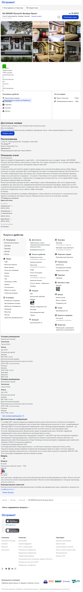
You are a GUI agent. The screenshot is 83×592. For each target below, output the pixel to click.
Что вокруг (5, 144)
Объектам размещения (63, 541)
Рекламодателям (61, 553)
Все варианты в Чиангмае (13, 8)
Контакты (5, 544)
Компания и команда (8, 541)
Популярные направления (27, 550)
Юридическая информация (27, 553)
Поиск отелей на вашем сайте (66, 550)
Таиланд (12, 500)
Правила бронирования (26, 556)
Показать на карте (36, 16)
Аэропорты (5, 148)
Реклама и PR (60, 556)
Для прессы (5, 550)
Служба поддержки (25, 544)
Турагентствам (60, 544)
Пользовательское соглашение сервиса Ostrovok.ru (36, 559)
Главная (4, 500)
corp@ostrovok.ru (7, 489)
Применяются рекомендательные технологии (54, 589)
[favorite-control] (59, 17)
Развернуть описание (10, 198)
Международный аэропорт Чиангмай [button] (14, 150)
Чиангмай (22, 500)
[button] (16, 41)
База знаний (23, 541)
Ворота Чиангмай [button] (7, 146)
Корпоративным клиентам (64, 547)
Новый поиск (33, 8)
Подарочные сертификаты (27, 565)
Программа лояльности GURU (28, 562)
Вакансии (5, 547)
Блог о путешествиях (25, 547)
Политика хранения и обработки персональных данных (20, 589)
